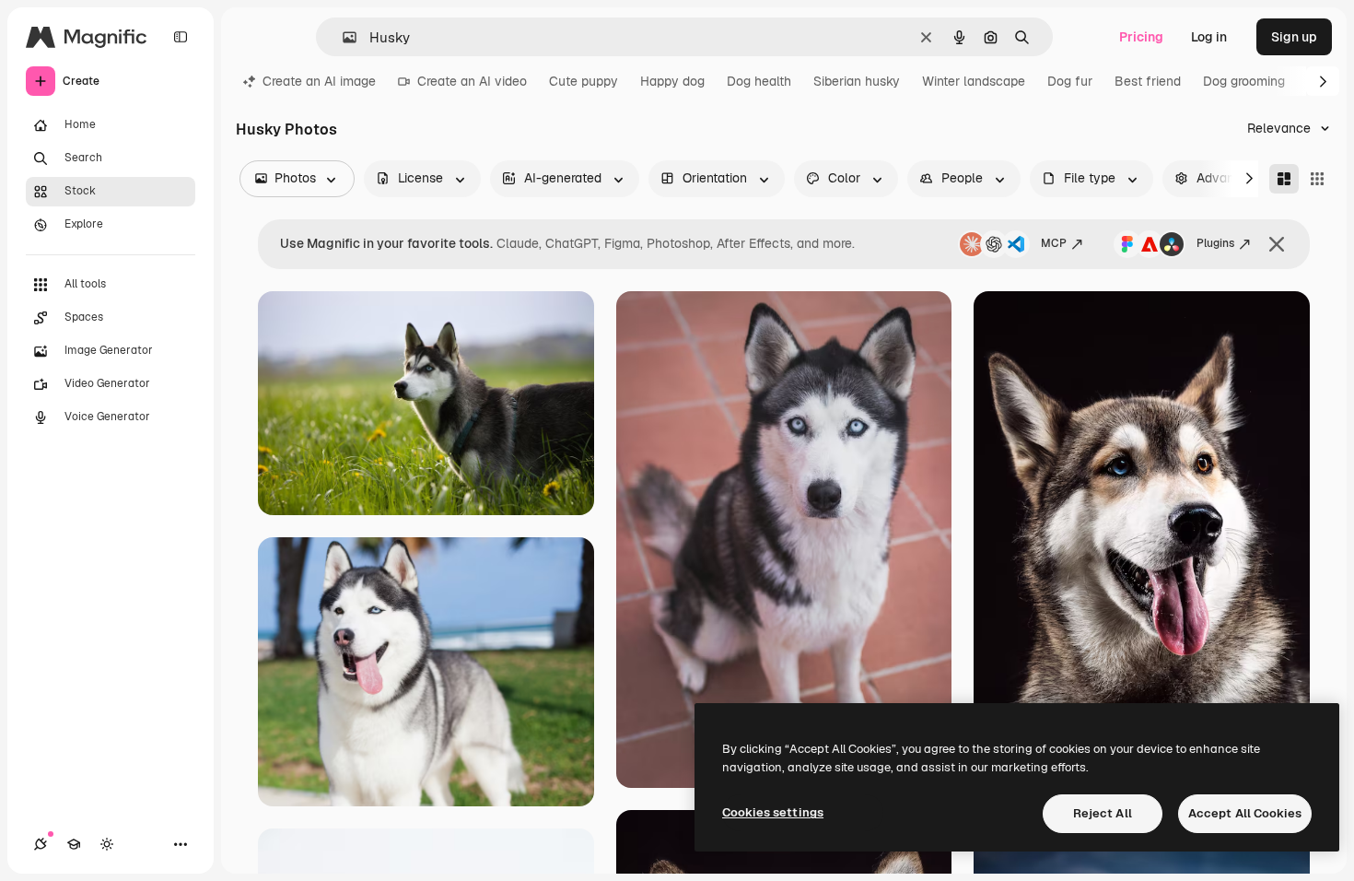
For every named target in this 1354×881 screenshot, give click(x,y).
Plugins (1215, 243)
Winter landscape (973, 81)
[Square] (1317, 179)
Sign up (1294, 37)
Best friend (1148, 81)
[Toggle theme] (107, 844)
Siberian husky (856, 81)
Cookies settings (772, 812)
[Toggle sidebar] (180, 37)
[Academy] (73, 844)
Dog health (759, 81)
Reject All (1102, 813)
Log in (1209, 37)
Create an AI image (319, 81)
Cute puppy (583, 81)
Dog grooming (1244, 81)
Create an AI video (472, 81)
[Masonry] (1284, 179)
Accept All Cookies (1244, 813)
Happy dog (672, 81)
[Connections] (40, 844)
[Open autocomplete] (342, 37)
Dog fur (1069, 81)
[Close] (1277, 244)
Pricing (1141, 37)
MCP (1054, 243)
